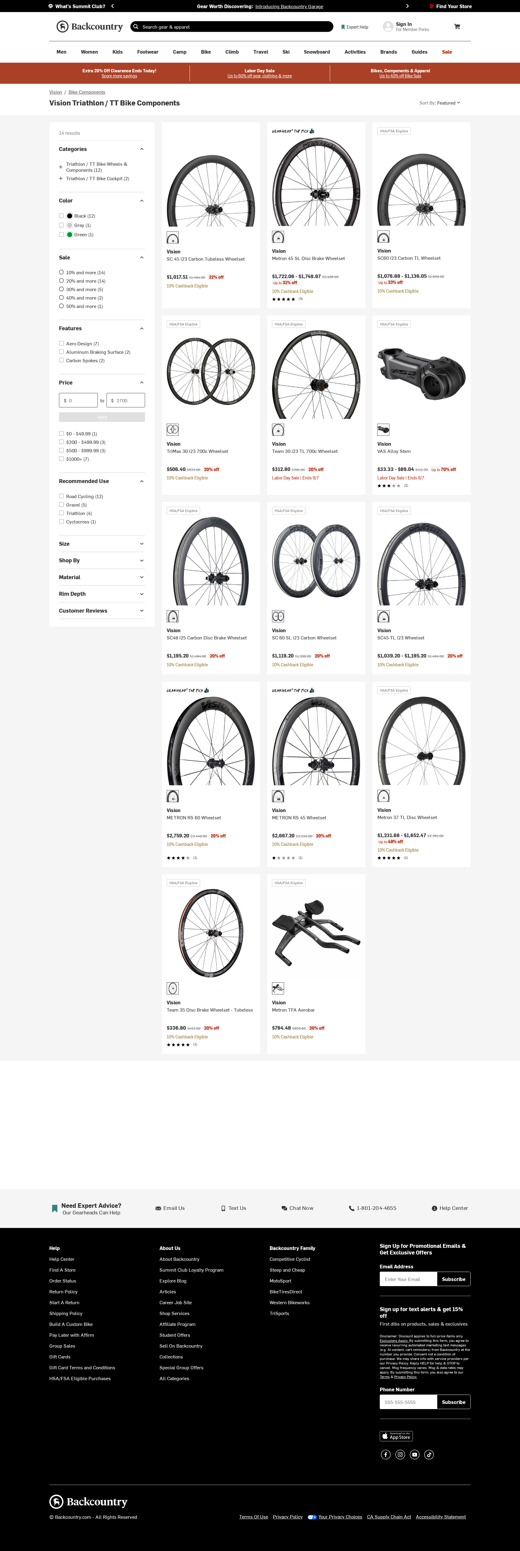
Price (66, 382)
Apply (102, 417)
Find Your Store (454, 6)
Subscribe (454, 1279)
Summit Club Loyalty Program (191, 1270)
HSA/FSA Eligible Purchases (80, 1378)
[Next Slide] (407, 6)
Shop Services (174, 1313)
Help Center (61, 1259)
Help (54, 1248)
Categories (73, 148)
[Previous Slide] (112, 6)
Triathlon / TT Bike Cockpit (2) (97, 178)
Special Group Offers (181, 1367)
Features (70, 328)
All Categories (174, 1378)
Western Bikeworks (290, 1302)
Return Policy (63, 1291)
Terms (385, 1376)
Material (69, 577)
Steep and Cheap (287, 1270)
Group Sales (62, 1345)
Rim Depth (72, 594)
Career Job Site (175, 1302)
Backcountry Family (292, 1248)
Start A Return (64, 1302)
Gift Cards (59, 1356)
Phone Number (397, 1389)
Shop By (69, 560)
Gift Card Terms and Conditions (82, 1367)
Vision (55, 92)
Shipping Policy (65, 1313)
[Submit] (135, 26)
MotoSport (280, 1280)
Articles (167, 1291)
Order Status (62, 1280)
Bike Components (87, 92)
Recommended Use (84, 481)
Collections (171, 1356)
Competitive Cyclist (290, 1259)
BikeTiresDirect (286, 1291)
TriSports (279, 1313)
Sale (64, 257)
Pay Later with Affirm (71, 1335)
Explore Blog (173, 1280)
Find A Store (62, 1270)
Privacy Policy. (405, 1376)
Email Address (396, 1266)
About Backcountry (179, 1259)
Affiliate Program (177, 1324)
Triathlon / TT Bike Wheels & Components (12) (96, 167)
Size (64, 543)
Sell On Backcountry (181, 1345)
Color (66, 200)
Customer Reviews (83, 610)
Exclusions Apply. (394, 1340)
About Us (170, 1248)
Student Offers (174, 1335)
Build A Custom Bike (71, 1324)
